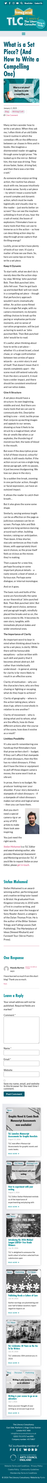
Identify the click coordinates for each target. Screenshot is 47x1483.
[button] (21, 3)
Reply (5, 984)
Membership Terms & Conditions (23, 1473)
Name (7, 1048)
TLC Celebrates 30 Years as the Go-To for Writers (23, 1347)
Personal (18, 1372)
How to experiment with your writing (20, 1188)
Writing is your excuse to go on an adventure (22, 1397)
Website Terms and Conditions (17, 1466)
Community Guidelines (29, 1469)
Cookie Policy (13, 1469)
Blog (7, 111)
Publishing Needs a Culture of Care (23, 1295)
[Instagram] (13, 3)
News (9, 1110)
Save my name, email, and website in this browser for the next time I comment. (21, 1086)
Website (8, 1070)
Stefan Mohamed (12, 846)
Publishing (19, 1272)
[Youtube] (17, 3)
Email (7, 1059)
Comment (10, 1015)
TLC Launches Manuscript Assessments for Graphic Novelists (22, 1135)
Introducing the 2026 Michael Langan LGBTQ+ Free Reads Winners (20, 1242)
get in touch (23, 864)
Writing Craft (18, 111)
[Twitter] (6, 3)
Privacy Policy (36, 1466)
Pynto (42, 1477)
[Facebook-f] (10, 3)
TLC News (19, 1163)
